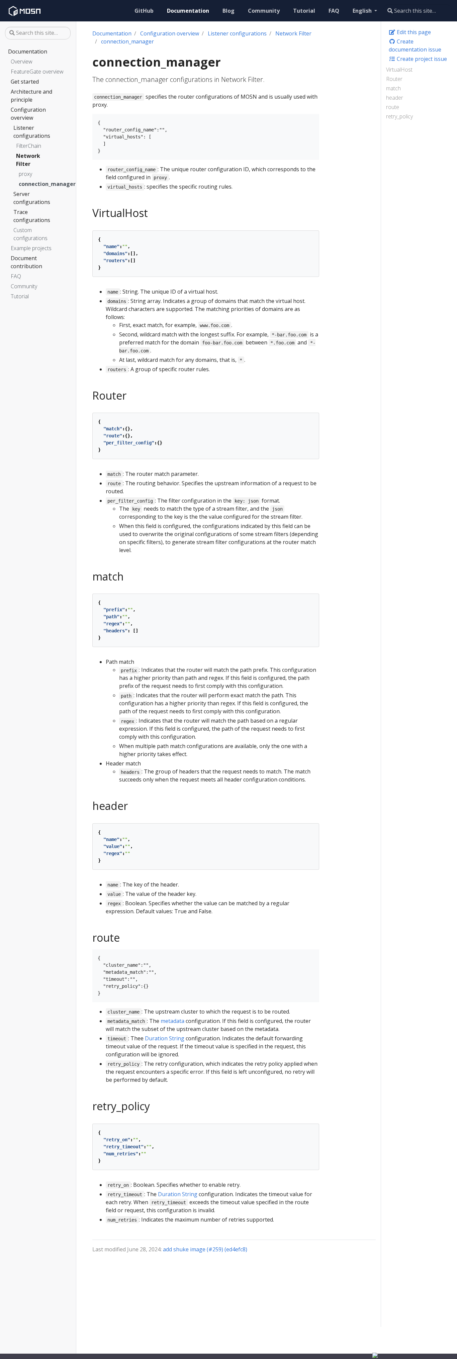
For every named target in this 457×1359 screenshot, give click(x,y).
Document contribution (26, 262)
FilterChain (28, 145)
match (393, 88)
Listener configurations (31, 131)
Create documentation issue (415, 45)
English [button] (363, 10)
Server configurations (31, 198)
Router (394, 79)
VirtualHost (399, 69)
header (394, 97)
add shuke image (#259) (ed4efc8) (205, 1249)
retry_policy (399, 116)
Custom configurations (30, 234)
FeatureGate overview (37, 71)
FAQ (16, 276)
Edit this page (413, 32)
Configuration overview (28, 113)
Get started (25, 81)
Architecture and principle (31, 95)
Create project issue (421, 59)
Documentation (27, 51)
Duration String (164, 1038)
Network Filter (28, 160)
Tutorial (20, 296)
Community (24, 286)
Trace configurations (31, 216)
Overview (21, 61)
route (392, 107)
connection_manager (35, 184)
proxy (25, 174)
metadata (172, 1021)
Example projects (31, 248)
